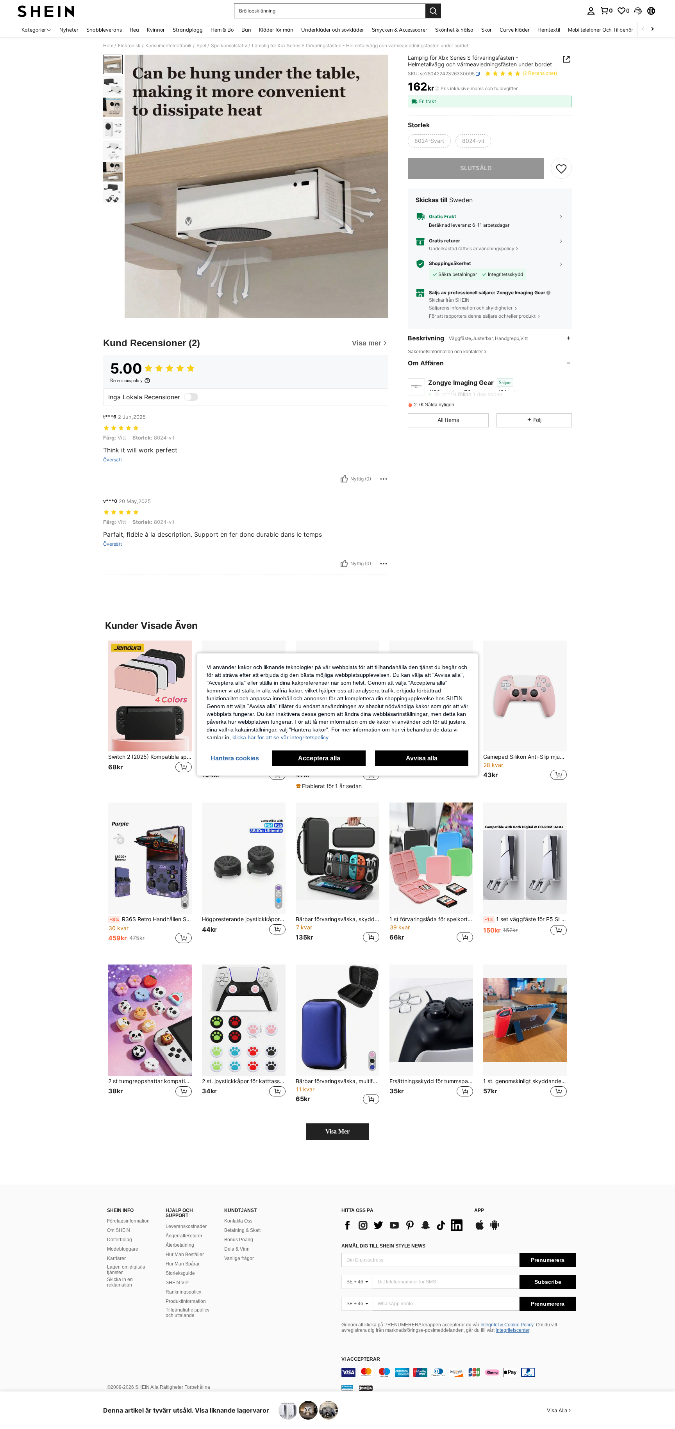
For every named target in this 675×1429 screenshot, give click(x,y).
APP (479, 1210)
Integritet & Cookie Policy (507, 1325)
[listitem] (150, 715)
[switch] (191, 397)
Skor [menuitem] (486, 30)
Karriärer (116, 1258)
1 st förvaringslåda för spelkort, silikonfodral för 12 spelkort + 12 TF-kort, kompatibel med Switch (431, 919)
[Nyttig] (344, 479)
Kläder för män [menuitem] (276, 30)
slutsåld (476, 168)
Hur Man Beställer (185, 1254)
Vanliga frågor (239, 1258)
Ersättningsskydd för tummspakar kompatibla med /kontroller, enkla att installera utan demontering (431, 1081)
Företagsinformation (128, 1221)
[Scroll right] (652, 29)
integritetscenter (512, 1330)
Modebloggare (122, 1249)
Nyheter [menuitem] (69, 30)
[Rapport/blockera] (383, 479)
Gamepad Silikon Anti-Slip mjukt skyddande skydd (525, 757)
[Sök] (433, 11)
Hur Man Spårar (183, 1264)
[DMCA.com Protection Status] (366, 1387)
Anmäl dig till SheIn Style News (383, 1246)
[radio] (429, 141)
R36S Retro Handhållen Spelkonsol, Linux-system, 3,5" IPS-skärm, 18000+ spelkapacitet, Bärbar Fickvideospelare (151, 919)
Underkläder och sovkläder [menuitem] (332, 30)
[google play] (494, 1228)
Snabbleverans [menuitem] (104, 30)
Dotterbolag (119, 1239)
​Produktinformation (186, 1301)
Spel (201, 45)
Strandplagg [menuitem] (188, 30)
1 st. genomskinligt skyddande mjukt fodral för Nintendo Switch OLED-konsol (525, 1081)
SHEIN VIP (177, 1282)
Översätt (112, 460)
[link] (606, 10)
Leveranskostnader (186, 1226)
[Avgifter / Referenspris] (437, 88)
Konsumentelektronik (168, 45)
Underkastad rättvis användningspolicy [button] (471, 248)
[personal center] (591, 11)
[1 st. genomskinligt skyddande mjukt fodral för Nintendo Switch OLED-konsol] (525, 1020)
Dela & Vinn (237, 1249)
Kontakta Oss (238, 1221)
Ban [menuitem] (246, 30)
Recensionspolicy (126, 380)
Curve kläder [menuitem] (515, 30)
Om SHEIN (118, 1230)
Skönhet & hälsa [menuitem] (454, 30)
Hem (108, 45)
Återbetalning (180, 1245)
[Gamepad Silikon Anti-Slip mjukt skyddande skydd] (525, 696)
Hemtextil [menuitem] (549, 30)
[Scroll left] (643, 29)
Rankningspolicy (183, 1292)
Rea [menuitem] (134, 30)
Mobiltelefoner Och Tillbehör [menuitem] (600, 30)
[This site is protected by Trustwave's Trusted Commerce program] (347, 1387)
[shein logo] (46, 11)
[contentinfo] (458, 1372)
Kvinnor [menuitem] (156, 30)
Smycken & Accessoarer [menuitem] (399, 30)
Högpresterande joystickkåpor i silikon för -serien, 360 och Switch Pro (244, 919)
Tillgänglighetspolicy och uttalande (187, 1312)
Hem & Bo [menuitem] (222, 30)
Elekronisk (129, 45)
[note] (330, 786)
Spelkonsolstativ (229, 45)
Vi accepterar (360, 1359)
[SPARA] (561, 168)
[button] (638, 11)
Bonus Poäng (238, 1239)
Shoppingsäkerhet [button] (450, 263)
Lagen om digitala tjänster (126, 1269)
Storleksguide (180, 1273)
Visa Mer (337, 1131)
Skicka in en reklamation (120, 1282)
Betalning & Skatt (242, 1230)
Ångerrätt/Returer (184, 1236)
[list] (403, 1225)
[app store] (479, 1228)
